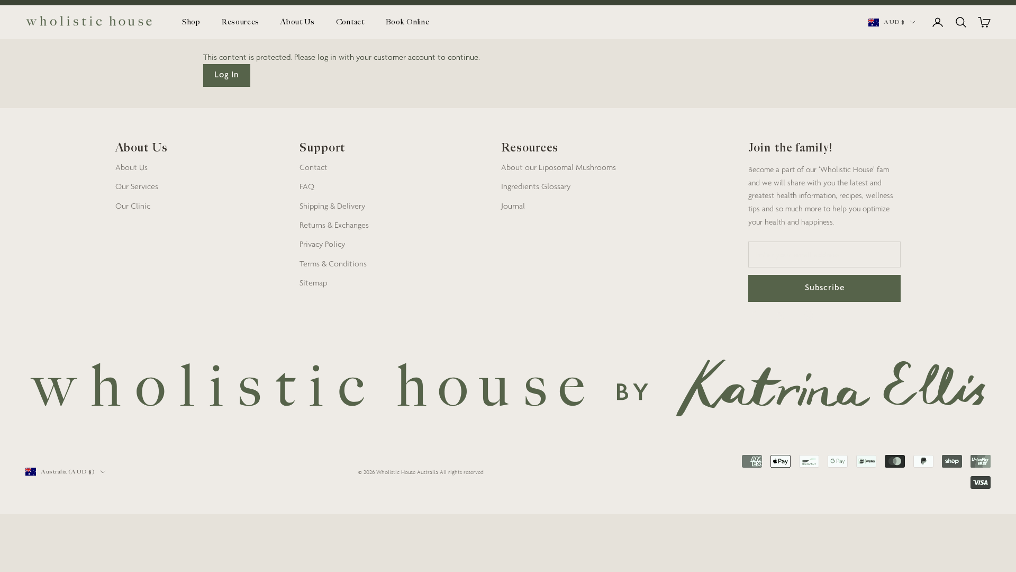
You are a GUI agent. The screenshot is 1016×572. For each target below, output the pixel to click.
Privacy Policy (322, 243)
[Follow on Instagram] (808, 315)
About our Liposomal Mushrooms (558, 167)
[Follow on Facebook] (753, 315)
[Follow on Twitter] (781, 315)
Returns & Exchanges (334, 224)
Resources (240, 21)
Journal (513, 205)
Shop (191, 21)
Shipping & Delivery (332, 205)
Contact (350, 21)
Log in (226, 75)
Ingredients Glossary (535, 186)
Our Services (136, 186)
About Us (297, 21)
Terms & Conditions (333, 263)
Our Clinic (132, 205)
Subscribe (825, 288)
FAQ (307, 186)
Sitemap (313, 282)
